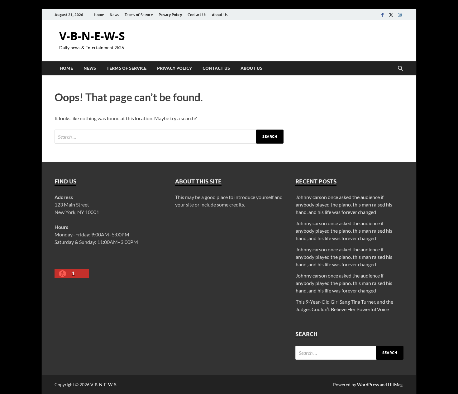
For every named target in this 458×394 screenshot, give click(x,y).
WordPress (368, 384)
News (114, 14)
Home (99, 14)
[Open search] (400, 68)
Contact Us (197, 14)
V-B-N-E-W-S (92, 36)
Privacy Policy (170, 14)
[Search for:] (169, 137)
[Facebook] (382, 14)
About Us (219, 14)
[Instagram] (399, 14)
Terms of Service (139, 14)
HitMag (395, 384)
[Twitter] (391, 14)
